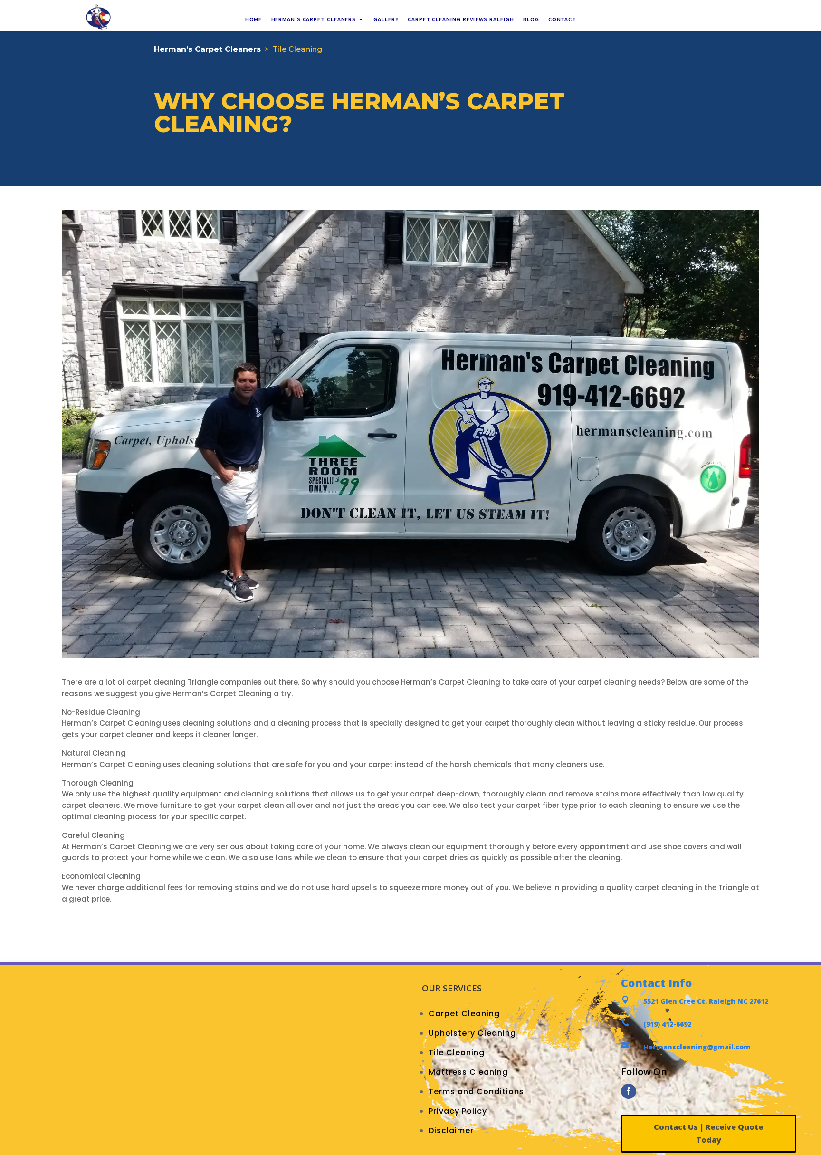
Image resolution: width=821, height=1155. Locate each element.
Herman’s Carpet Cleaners (313, 20)
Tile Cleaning (457, 1052)
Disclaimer (451, 1130)
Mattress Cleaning (468, 1072)
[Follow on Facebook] (628, 1091)
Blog (531, 20)
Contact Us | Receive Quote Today (708, 1133)
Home (253, 20)
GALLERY (386, 20)
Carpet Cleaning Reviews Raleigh (461, 20)
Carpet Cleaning (464, 1013)
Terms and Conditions (476, 1091)
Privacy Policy (458, 1111)
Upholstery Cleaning (472, 1033)
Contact (562, 20)
